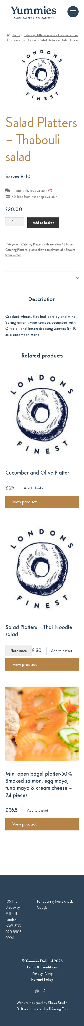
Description (14, 278)
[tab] (42, 278)
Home (16, 35)
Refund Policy (42, 979)
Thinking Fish (58, 1009)
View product (24, 501)
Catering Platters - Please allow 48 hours (47, 244)
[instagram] (36, 991)
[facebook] (44, 991)
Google (42, 907)
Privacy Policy (42, 973)
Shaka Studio (57, 1003)
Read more (18, 650)
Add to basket (43, 222)
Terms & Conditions (42, 967)
